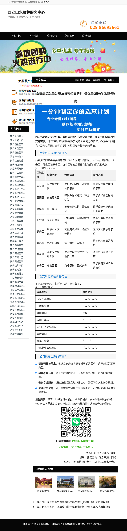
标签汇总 (45, 2)
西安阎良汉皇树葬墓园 (67, 491)
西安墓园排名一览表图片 (22, 273)
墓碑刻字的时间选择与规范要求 (25, 322)
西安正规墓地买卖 (19, 249)
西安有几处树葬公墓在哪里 (23, 330)
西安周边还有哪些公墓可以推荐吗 (26, 205)
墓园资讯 (97, 80)
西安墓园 (108, 80)
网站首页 (17, 35)
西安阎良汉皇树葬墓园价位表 (24, 164)
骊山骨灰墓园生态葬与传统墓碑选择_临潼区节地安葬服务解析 (76, 502)
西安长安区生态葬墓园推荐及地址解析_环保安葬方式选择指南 (76, 507)
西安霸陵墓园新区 (86, 491)
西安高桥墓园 (43, 491)
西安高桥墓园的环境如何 (22, 253)
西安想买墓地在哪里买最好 (23, 213)
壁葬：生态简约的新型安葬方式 (25, 172)
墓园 (88, 80)
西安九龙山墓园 (107, 491)
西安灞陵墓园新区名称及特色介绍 (26, 152)
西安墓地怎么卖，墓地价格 (23, 269)
